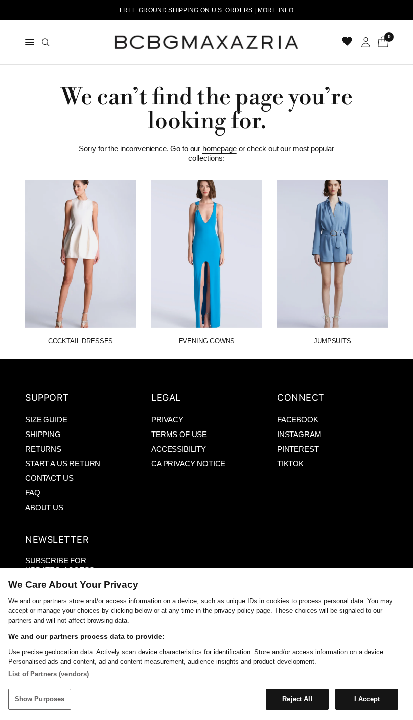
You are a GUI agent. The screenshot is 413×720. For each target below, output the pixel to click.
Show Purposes (40, 699)
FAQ (32, 492)
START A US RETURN (62, 463)
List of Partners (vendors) (48, 674)
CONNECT (301, 397)
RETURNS (43, 449)
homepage (219, 148)
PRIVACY (167, 419)
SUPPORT (47, 397)
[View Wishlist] (348, 42)
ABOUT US (44, 507)
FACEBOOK (297, 419)
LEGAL (166, 397)
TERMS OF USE (179, 434)
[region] (206, 644)
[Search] (46, 42)
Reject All (297, 699)
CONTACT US (49, 478)
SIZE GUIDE (46, 419)
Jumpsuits (332, 341)
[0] (381, 42)
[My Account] (365, 42)
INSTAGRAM (299, 434)
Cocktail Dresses (80, 341)
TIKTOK (290, 463)
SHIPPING (43, 434)
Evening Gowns (207, 341)
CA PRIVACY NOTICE (188, 463)
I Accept (367, 699)
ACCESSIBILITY (178, 449)
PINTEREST (298, 449)
